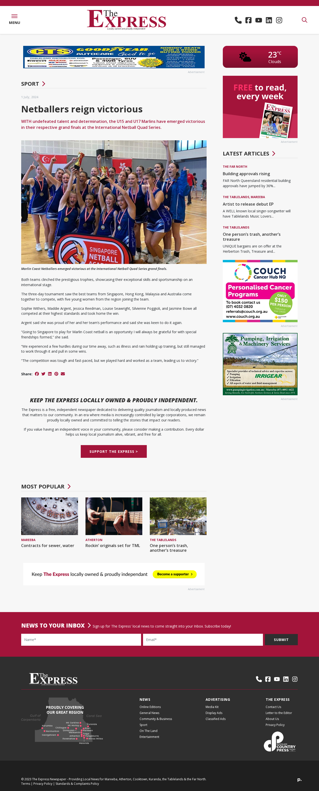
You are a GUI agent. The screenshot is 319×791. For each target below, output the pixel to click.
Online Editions (150, 707)
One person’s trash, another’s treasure (169, 548)
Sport (30, 83)
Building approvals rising (246, 173)
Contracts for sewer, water (47, 545)
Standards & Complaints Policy (77, 784)
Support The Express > (113, 451)
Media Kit (212, 707)
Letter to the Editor (279, 713)
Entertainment (149, 737)
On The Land (149, 731)
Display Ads (214, 713)
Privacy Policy (275, 725)
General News (149, 713)
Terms (25, 784)
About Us (272, 719)
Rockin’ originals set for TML (112, 545)
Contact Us (273, 707)
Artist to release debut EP (248, 204)
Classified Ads (216, 719)
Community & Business (156, 719)
